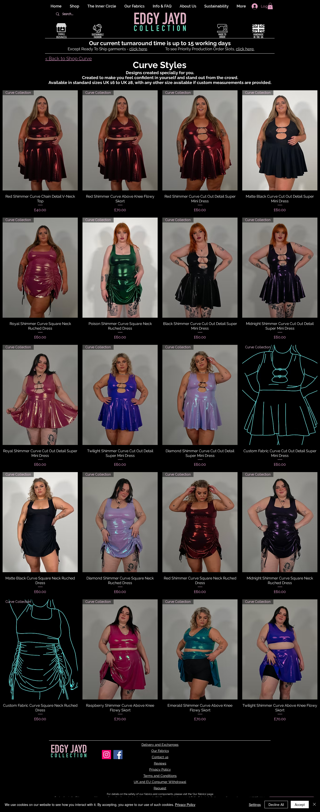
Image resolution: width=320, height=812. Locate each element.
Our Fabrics (160, 751)
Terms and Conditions (160, 776)
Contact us (160, 757)
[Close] (314, 804)
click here (138, 49)
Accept (300, 804)
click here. (245, 49)
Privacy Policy (160, 769)
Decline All (276, 804)
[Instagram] (106, 754)
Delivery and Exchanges (160, 744)
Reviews (160, 763)
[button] (270, 6)
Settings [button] (255, 804)
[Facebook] (118, 754)
